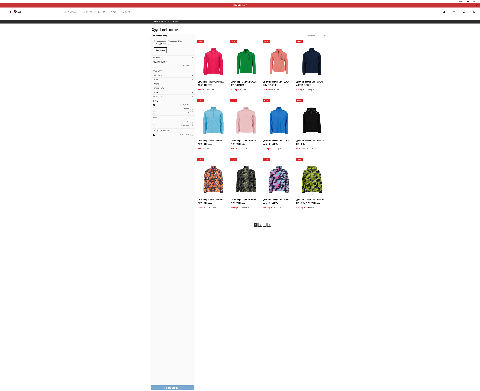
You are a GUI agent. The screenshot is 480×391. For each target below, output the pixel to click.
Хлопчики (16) (187, 125)
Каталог (164, 21)
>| (269, 225)
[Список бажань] (464, 11)
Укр (462, 2)
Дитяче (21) (188, 105)
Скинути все (160, 50)
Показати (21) (172, 387)
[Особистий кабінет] (474, 11)
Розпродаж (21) (186, 134)
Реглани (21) (187, 66)
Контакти (471, 2)
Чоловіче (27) (187, 112)
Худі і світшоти (175, 21)
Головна (155, 21)
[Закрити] (477, 5)
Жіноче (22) (188, 108)
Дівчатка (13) (187, 121)
